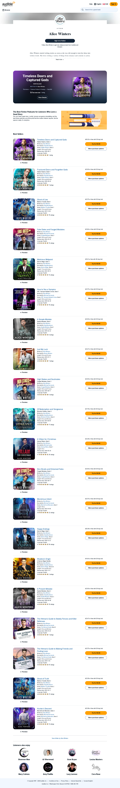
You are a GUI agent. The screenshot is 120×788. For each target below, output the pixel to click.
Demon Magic (45, 267)
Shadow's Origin (44, 559)
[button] (60, 59)
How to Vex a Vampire (46, 289)
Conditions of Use (54, 781)
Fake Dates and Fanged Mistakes (51, 230)
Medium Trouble (45, 207)
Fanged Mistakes (45, 235)
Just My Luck (42, 349)
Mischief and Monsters (47, 505)
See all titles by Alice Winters (60, 738)
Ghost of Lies (42, 200)
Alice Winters (46, 144)
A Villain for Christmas (46, 439)
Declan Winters (48, 353)
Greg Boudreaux (48, 145)
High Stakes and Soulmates (48, 379)
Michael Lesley (48, 445)
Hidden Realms (45, 147)
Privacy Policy (65, 781)
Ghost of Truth (43, 679)
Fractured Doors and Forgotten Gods (52, 170)
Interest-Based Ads (76, 781)
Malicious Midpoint (45, 259)
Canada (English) (88, 781)
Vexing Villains (45, 447)
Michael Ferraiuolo (49, 233)
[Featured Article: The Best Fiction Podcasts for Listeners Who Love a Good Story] (84, 120)
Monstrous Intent (44, 499)
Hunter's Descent (44, 709)
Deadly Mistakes (45, 327)
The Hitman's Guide (46, 627)
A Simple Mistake (44, 319)
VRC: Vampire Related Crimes (49, 297)
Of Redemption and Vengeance (50, 409)
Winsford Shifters (45, 417)
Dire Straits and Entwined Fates (50, 469)
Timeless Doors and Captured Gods (52, 140)
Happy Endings (43, 529)
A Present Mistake (44, 589)
